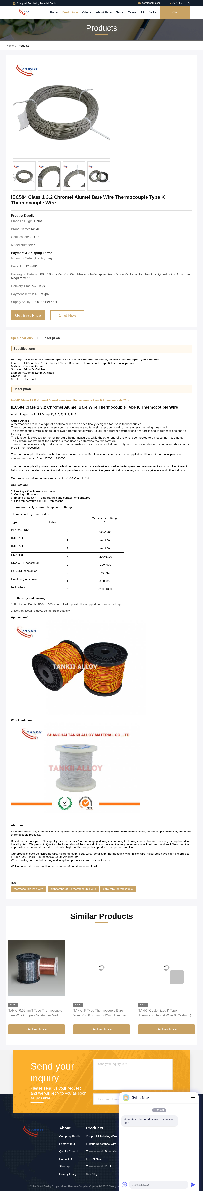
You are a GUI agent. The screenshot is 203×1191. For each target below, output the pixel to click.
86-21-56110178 (180, 3)
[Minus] (193, 1097)
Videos (86, 12)
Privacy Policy (68, 1174)
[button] (109, 177)
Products (69, 12)
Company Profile (69, 1136)
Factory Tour (67, 1143)
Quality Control (68, 1151)
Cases (132, 12)
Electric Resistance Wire (101, 1143)
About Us (102, 12)
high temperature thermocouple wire (73, 888)
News (119, 12)
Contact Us (66, 1158)
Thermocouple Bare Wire (102, 1151)
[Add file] (124, 1184)
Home (54, 12)
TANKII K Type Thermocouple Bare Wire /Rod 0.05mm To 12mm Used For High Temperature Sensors (100, 1013)
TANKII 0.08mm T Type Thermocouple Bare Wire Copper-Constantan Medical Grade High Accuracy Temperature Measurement (35, 1013)
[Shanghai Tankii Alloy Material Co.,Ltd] (25, 12)
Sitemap (64, 1166)
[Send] (193, 1184)
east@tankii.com (151, 3)
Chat (175, 12)
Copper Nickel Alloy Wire (101, 1136)
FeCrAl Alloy (93, 1158)
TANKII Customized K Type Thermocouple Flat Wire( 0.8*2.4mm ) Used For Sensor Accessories (164, 1013)
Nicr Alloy (92, 1174)
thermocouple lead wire (28, 888)
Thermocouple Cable (99, 1166)
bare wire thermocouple (118, 888)
